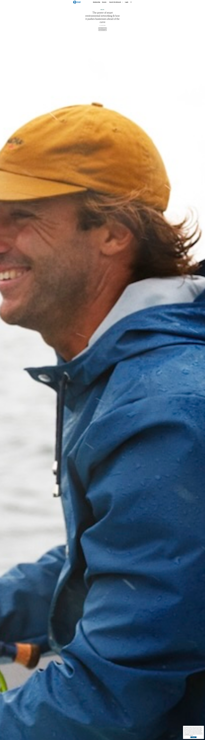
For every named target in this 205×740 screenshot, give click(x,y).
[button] (115, 2)
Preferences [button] (191, 735)
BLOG (102, 9)
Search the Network (115, 2)
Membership (96, 2)
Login (126, 2)
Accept (193, 737)
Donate (104, 2)
